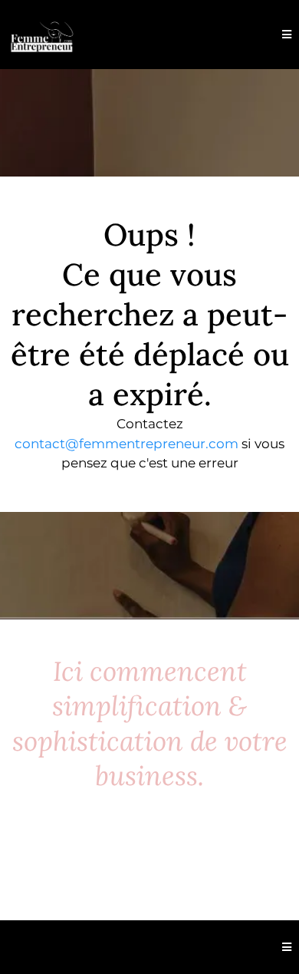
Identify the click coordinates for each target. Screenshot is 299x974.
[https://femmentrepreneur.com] (42, 34)
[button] (286, 35)
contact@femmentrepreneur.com (126, 443)
